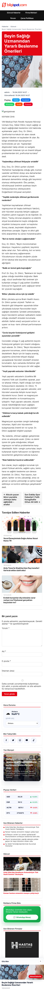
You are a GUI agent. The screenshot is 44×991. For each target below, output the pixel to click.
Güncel (13, 26)
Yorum (5, 628)
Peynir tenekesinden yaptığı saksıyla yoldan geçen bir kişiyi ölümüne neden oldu (21, 840)
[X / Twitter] (13, 740)
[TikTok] (33, 740)
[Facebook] (6, 740)
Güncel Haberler (14, 13)
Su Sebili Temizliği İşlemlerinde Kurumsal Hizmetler (20, 845)
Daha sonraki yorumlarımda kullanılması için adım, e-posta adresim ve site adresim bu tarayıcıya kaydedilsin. (21, 686)
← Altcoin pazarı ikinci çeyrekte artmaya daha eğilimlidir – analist (11, 499)
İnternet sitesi (8, 671)
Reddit (19, 104)
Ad (4, 651)
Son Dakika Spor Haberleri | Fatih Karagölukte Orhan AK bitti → (32, 498)
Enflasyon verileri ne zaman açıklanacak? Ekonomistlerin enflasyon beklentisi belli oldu (22, 835)
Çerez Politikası (27, 18)
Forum (13, 18)
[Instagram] (20, 740)
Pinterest (28, 104)
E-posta (6, 661)
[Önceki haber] (31, 757)
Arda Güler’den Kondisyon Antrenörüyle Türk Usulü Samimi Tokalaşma (22, 828)
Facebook (25, 100)
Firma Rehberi (31, 13)
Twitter (16, 100)
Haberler (5, 26)
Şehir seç (10, 718)
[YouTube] (27, 740)
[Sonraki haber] (36, 757)
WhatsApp (9, 104)
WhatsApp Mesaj (22, 917)
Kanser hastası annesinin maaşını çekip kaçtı (22, 832)
